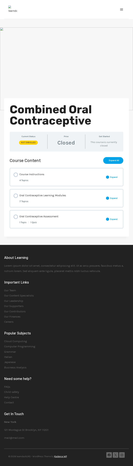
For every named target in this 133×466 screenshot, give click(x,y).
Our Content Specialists (19, 295)
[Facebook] (109, 455)
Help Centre (11, 397)
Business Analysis (15, 367)
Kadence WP (60, 456)
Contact (9, 402)
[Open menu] (121, 9)
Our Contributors (15, 311)
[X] (115, 455)
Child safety (11, 392)
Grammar (10, 351)
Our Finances (12, 316)
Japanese (10, 362)
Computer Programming (19, 346)
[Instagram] (122, 455)
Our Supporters (14, 306)
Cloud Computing (15, 341)
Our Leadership (13, 301)
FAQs (7, 386)
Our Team (10, 290)
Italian (8, 357)
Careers (9, 321)
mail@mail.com (14, 437)
